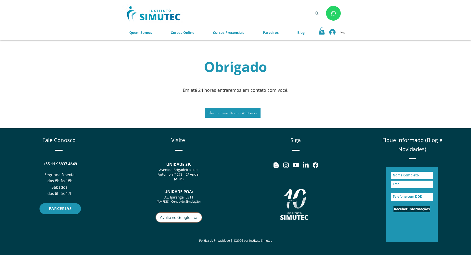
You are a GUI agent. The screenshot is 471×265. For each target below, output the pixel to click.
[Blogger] (276, 165)
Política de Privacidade (214, 240)
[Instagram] (286, 165)
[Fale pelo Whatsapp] (333, 13)
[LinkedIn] (305, 165)
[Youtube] (296, 165)
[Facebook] (315, 165)
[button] (271, 32)
